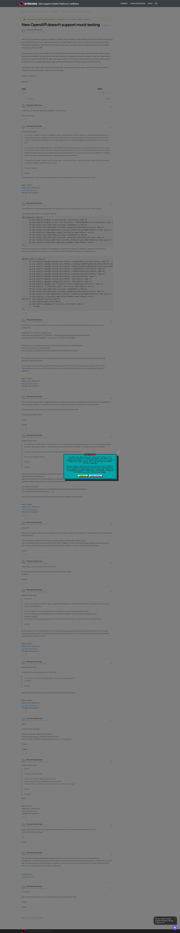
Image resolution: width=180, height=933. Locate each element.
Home (28, 3)
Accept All (83, 475)
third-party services (76, 470)
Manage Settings (95, 475)
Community (124, 3)
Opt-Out (103, 472)
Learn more (93, 463)
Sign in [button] (150, 3)
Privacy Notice (85, 469)
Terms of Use (100, 469)
